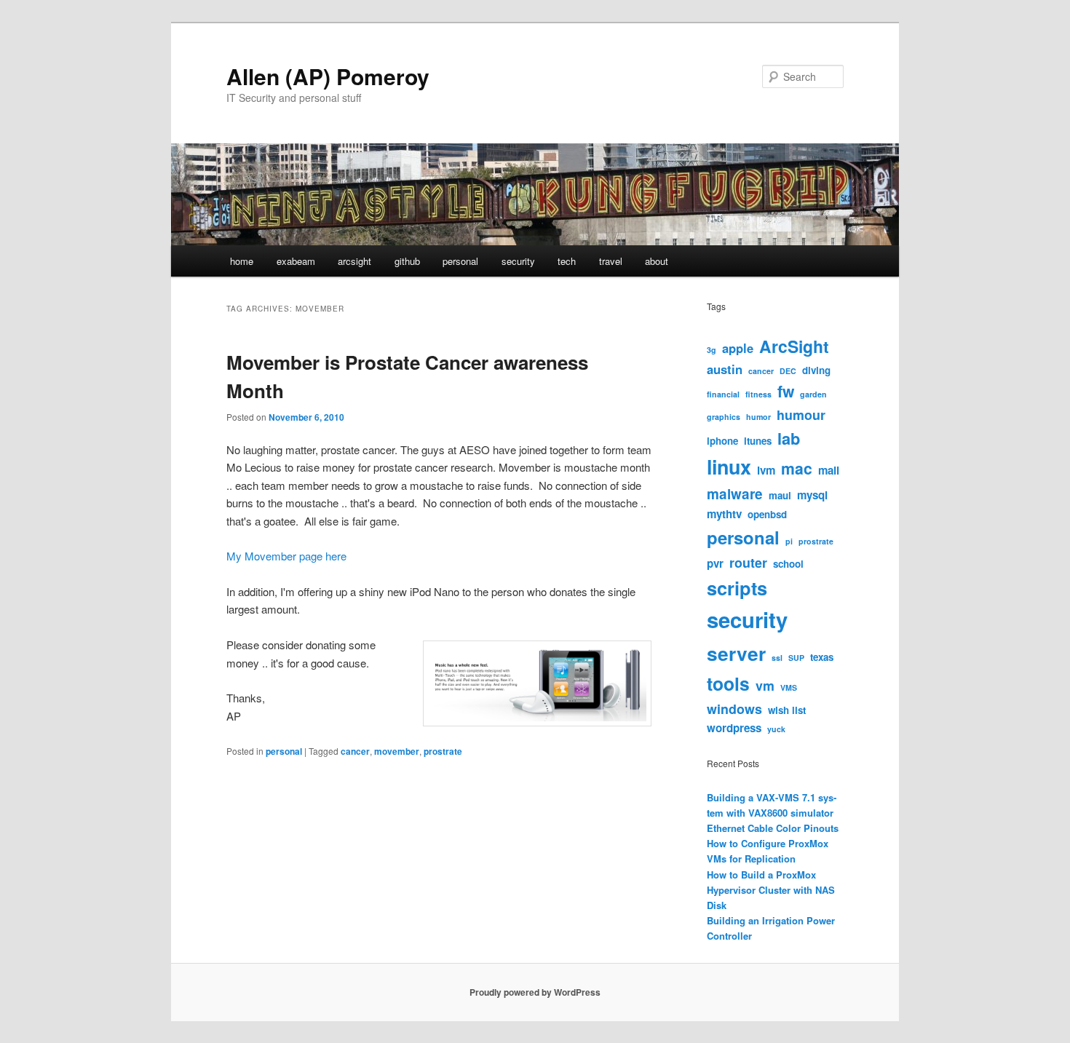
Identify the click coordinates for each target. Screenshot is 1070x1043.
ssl (777, 657)
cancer (355, 751)
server (736, 653)
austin (724, 369)
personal (460, 261)
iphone (722, 441)
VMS (788, 687)
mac (796, 468)
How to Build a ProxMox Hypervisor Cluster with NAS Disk (771, 890)
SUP (796, 657)
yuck (776, 728)
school (788, 564)
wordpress (734, 728)
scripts (737, 587)
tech (567, 261)
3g (711, 349)
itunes (758, 441)
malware (735, 494)
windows (734, 708)
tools (728, 683)
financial (723, 394)
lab (788, 438)
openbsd (767, 514)
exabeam (296, 261)
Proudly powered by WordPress (535, 992)
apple (737, 348)
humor (758, 416)
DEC (788, 370)
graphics (723, 416)
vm (765, 685)
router (748, 562)
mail (828, 470)
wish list (787, 710)
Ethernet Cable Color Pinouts (773, 828)
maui (780, 495)
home (241, 261)
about (656, 261)
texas (821, 657)
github (407, 261)
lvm (766, 470)
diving (816, 370)
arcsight (354, 261)
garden (813, 394)
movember (396, 751)
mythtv (724, 514)
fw (785, 391)
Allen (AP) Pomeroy (327, 76)
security (518, 261)
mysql (812, 495)
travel (610, 261)
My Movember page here (286, 555)
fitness (758, 394)
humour (801, 414)
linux (729, 466)
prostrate (443, 751)
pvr (715, 563)
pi (789, 541)
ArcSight (794, 346)
